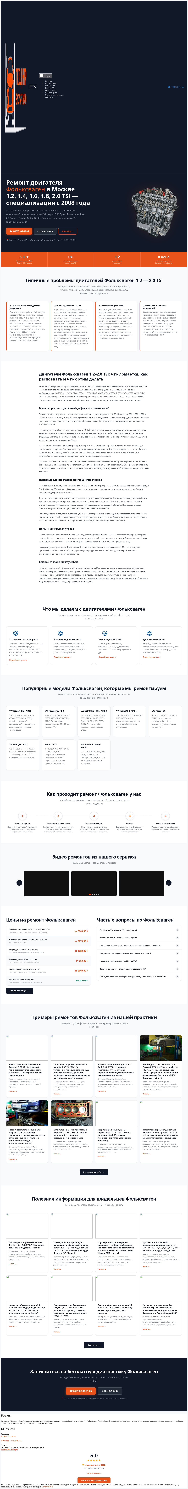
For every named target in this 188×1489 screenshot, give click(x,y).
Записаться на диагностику (94, 1480)
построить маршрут (9, 1450)
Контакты (49, 97)
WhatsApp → (68, 231)
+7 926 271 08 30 (8, 1436)
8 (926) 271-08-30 (45, 231)
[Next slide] (169, 883)
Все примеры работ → (94, 1172)
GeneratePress (47, 1487)
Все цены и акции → (20, 990)
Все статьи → (94, 1345)
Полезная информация (54, 95)
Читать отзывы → (94, 1473)
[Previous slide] (19, 883)
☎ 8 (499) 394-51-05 (176, 87)
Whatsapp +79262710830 (11, 1441)
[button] (90, 894)
